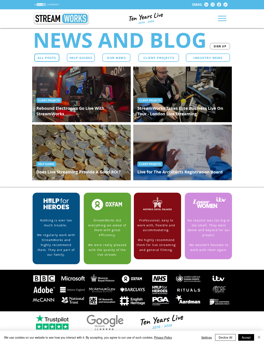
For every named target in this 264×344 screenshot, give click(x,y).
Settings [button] (206, 337)
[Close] (259, 337)
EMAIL (197, 4)
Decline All (225, 337)
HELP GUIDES (46, 164)
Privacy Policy (163, 337)
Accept (246, 337)
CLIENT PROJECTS (49, 100)
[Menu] (222, 18)
